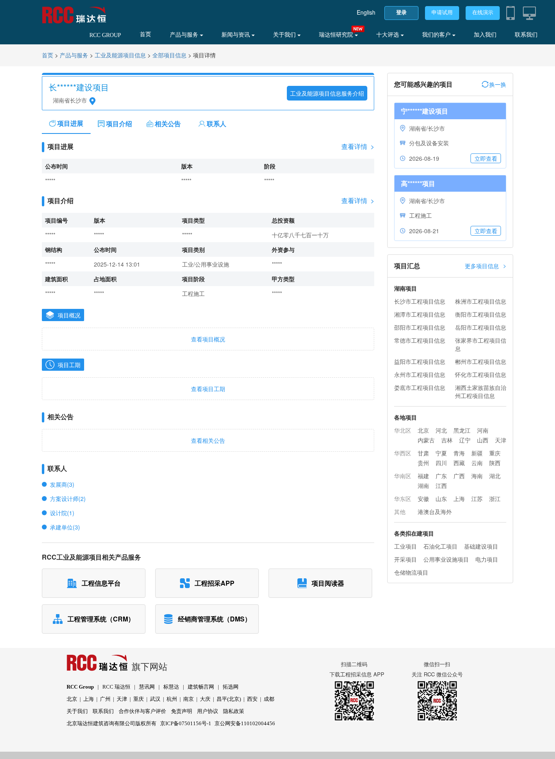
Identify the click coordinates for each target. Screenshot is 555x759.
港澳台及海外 (435, 511)
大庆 (205, 699)
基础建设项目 (481, 546)
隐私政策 (233, 711)
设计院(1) (62, 513)
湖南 (423, 485)
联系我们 (526, 35)
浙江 (495, 498)
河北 (441, 430)
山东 (441, 498)
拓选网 (230, 687)
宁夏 (441, 453)
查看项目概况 (208, 339)
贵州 (423, 463)
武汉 (155, 699)
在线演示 (482, 12)
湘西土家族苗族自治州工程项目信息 (480, 391)
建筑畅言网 (201, 687)
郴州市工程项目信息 (480, 361)
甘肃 (423, 453)
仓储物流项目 (411, 572)
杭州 (172, 699)
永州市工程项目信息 (419, 374)
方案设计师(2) (68, 498)
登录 (401, 12)
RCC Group (80, 687)
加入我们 (485, 35)
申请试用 (442, 12)
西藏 (459, 463)
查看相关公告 (208, 440)
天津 (500, 440)
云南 (477, 463)
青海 (459, 453)
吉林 (447, 440)
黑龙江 (461, 430)
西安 (252, 699)
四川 (441, 463)
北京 (423, 430)
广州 (105, 699)
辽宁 (464, 440)
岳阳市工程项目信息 (480, 327)
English (366, 12)
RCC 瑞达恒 (116, 687)
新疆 (477, 453)
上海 (459, 498)
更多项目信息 (485, 265)
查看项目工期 (208, 389)
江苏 (477, 498)
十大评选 (388, 35)
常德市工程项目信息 (419, 340)
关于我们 (285, 35)
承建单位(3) (65, 527)
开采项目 (405, 559)
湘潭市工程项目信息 (419, 314)
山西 (482, 440)
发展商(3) (62, 484)
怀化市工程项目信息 (480, 374)
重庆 (495, 453)
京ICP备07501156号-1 (185, 723)
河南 (482, 430)
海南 (477, 476)
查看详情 (357, 146)
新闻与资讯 (236, 35)
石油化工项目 (440, 546)
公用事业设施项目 (446, 559)
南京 (188, 699)
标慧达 (171, 687)
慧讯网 (147, 687)
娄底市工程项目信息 (419, 387)
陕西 (495, 463)
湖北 (495, 476)
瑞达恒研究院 (337, 35)
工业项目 (405, 546)
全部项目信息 (169, 55)
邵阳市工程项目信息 (419, 327)
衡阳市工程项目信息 (480, 314)
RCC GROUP (105, 35)
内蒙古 (426, 440)
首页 (145, 34)
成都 (269, 699)
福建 (423, 476)
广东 (441, 476)
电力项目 (486, 559)
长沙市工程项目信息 (419, 301)
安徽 (423, 498)
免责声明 (181, 711)
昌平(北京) (229, 699)
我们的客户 (437, 35)
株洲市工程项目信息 (480, 301)
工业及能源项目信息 (120, 55)
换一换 (497, 84)
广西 (459, 476)
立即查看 (486, 158)
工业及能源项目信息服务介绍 (327, 93)
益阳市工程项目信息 (419, 361)
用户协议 (207, 711)
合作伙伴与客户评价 (142, 711)
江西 (441, 485)
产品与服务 (185, 35)
